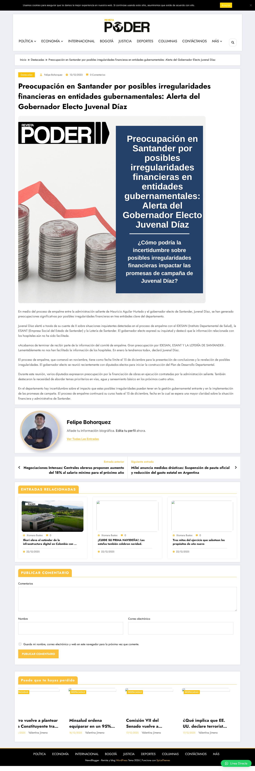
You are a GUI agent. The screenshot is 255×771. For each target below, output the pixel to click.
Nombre (23, 619)
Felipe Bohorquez (53, 74)
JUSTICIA (125, 41)
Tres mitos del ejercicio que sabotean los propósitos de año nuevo (199, 542)
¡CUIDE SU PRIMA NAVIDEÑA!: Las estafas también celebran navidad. (121, 542)
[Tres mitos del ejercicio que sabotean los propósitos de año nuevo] (202, 516)
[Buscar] (232, 42)
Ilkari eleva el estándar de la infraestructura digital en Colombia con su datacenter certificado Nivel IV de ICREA (50, 542)
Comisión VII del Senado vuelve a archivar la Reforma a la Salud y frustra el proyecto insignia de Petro (57, 723)
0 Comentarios (97, 74)
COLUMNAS (167, 41)
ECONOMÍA (50, 41)
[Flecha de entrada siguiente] (236, 467)
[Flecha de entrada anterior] (19, 467)
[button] (236, 763)
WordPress (122, 760)
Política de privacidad (207, 5)
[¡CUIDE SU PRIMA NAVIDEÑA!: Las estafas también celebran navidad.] (127, 516)
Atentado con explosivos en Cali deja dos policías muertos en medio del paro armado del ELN (173, 723)
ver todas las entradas (83, 439)
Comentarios (25, 584)
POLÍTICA (26, 41)
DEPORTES (145, 41)
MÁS (215, 41)
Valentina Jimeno (61, 733)
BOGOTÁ (106, 41)
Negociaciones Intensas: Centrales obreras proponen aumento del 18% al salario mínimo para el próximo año (74, 470)
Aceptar (226, 5)
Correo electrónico (139, 619)
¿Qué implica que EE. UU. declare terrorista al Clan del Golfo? (114, 723)
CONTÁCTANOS (194, 41)
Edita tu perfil (126, 430)
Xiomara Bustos (35, 535)
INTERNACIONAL (81, 41)
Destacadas (26, 74)
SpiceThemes (163, 760)
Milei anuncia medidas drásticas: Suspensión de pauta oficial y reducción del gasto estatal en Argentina (180, 470)
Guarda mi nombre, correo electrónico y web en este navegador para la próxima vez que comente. (81, 644)
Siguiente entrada (142, 461)
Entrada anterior (114, 461)
